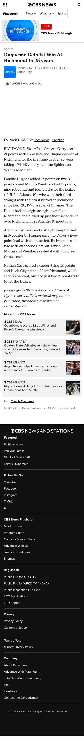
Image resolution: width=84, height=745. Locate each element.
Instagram (10, 495)
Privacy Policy (13, 621)
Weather (46, 13)
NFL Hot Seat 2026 (17, 457)
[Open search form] (79, 4)
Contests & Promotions (19, 539)
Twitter (58, 140)
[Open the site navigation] (15, 4)
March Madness (22, 401)
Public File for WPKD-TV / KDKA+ (26, 583)
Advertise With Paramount (21, 671)
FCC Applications (16, 596)
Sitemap (9, 558)
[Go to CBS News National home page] (42, 5)
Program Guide (14, 532)
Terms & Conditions (17, 552)
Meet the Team (14, 526)
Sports (62, 13)
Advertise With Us (16, 545)
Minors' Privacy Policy (18, 647)
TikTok (8, 501)
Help (7, 684)
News (30, 13)
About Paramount (16, 665)
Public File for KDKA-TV (20, 577)
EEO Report (12, 602)
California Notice (15, 627)
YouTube (10, 482)
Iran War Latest (14, 450)
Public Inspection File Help (22, 590)
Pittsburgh (10, 14)
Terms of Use (12, 640)
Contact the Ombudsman (21, 697)
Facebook (41, 140)
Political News (13, 444)
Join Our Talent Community (22, 678)
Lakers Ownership (16, 464)
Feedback (10, 691)
